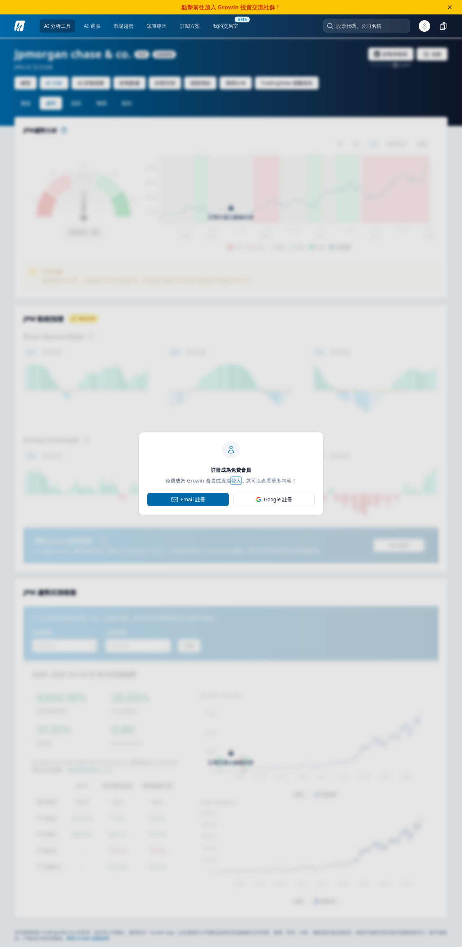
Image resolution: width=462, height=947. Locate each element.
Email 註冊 (192, 499)
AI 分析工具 (57, 25)
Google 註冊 (278, 499)
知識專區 (157, 25)
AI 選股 (92, 25)
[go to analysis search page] (19, 26)
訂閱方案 (190, 25)
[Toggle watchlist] (443, 26)
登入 (236, 480)
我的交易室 (225, 25)
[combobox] (370, 25)
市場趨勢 (123, 25)
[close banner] (450, 7)
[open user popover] (424, 26)
